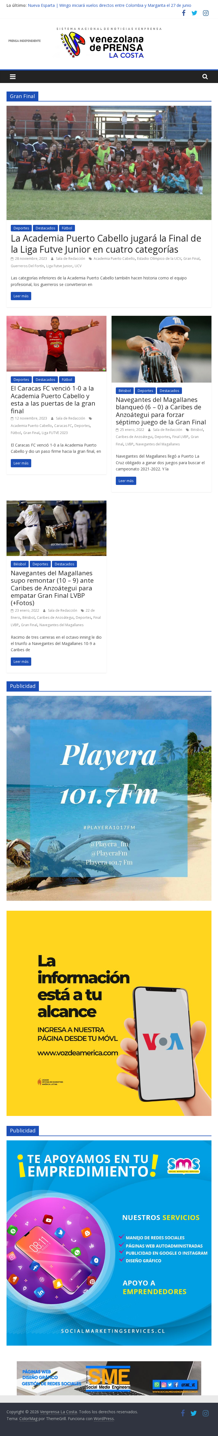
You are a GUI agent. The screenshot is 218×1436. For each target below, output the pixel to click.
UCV (78, 265)
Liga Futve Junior (59, 265)
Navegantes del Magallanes (158, 444)
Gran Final (191, 258)
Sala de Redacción (71, 258)
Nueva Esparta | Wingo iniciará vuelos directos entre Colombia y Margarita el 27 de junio (109, 5)
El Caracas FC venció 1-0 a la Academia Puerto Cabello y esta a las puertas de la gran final (53, 399)
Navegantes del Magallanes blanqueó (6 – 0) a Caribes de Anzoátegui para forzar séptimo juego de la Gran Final (161, 410)
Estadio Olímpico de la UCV (159, 258)
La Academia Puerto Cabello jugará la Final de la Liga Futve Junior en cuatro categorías (106, 243)
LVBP (129, 444)
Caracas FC (63, 425)
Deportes (21, 228)
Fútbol (67, 228)
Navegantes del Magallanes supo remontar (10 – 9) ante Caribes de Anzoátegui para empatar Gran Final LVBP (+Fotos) (52, 587)
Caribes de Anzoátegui (134, 436)
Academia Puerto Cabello (114, 258)
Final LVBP (180, 436)
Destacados (45, 228)
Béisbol (125, 390)
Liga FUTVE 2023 (55, 432)
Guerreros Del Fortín (27, 265)
